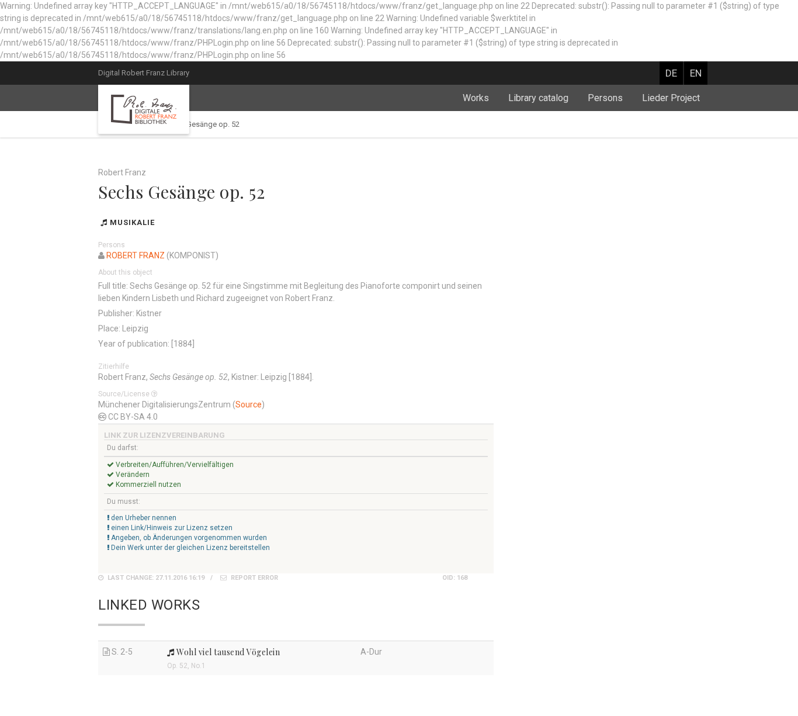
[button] (155, 394)
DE (671, 73)
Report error (253, 578)
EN (696, 73)
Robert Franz (135, 255)
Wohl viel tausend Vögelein (227, 652)
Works (476, 97)
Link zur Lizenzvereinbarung (164, 435)
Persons (605, 97)
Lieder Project (671, 97)
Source (248, 404)
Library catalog (538, 97)
